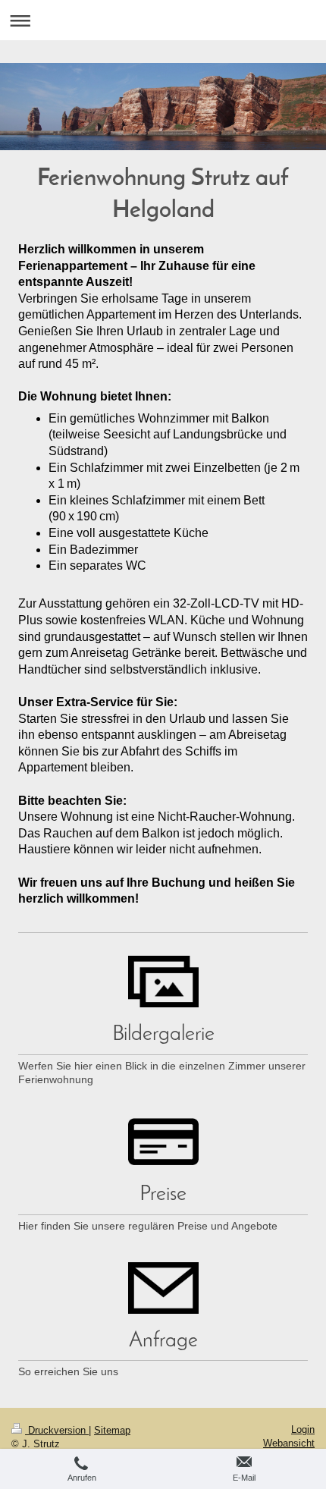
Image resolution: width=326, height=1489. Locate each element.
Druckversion (57, 1430)
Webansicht (289, 1443)
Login (303, 1429)
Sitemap (112, 1430)
